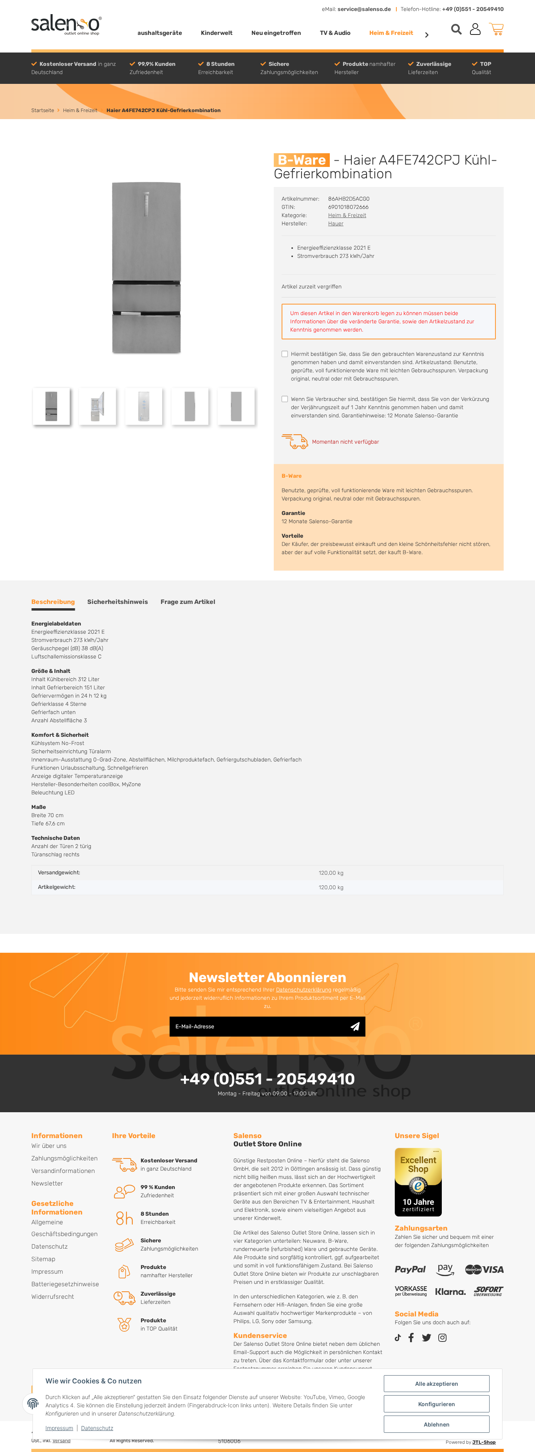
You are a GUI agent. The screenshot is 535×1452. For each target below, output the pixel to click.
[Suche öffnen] (456, 29)
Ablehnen (437, 1424)
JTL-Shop (484, 1442)
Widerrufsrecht (52, 1296)
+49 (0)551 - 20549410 (473, 9)
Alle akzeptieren (436, 1383)
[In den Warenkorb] (37, 149)
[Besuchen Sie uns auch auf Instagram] (442, 1338)
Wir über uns (49, 1145)
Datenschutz (97, 1428)
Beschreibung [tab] (53, 601)
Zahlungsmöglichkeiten (64, 1158)
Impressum (59, 1428)
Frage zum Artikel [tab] (188, 601)
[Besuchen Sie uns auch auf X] (426, 1338)
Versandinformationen (63, 1171)
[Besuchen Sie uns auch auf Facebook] (411, 1338)
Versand (61, 1440)
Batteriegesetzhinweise (65, 1284)
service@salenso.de (364, 9)
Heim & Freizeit (347, 215)
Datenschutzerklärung (303, 989)
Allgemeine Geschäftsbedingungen (64, 1228)
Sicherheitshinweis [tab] (117, 601)
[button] (475, 29)
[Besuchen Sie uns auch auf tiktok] (398, 1338)
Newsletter (47, 1183)
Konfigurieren (436, 1404)
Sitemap (43, 1259)
